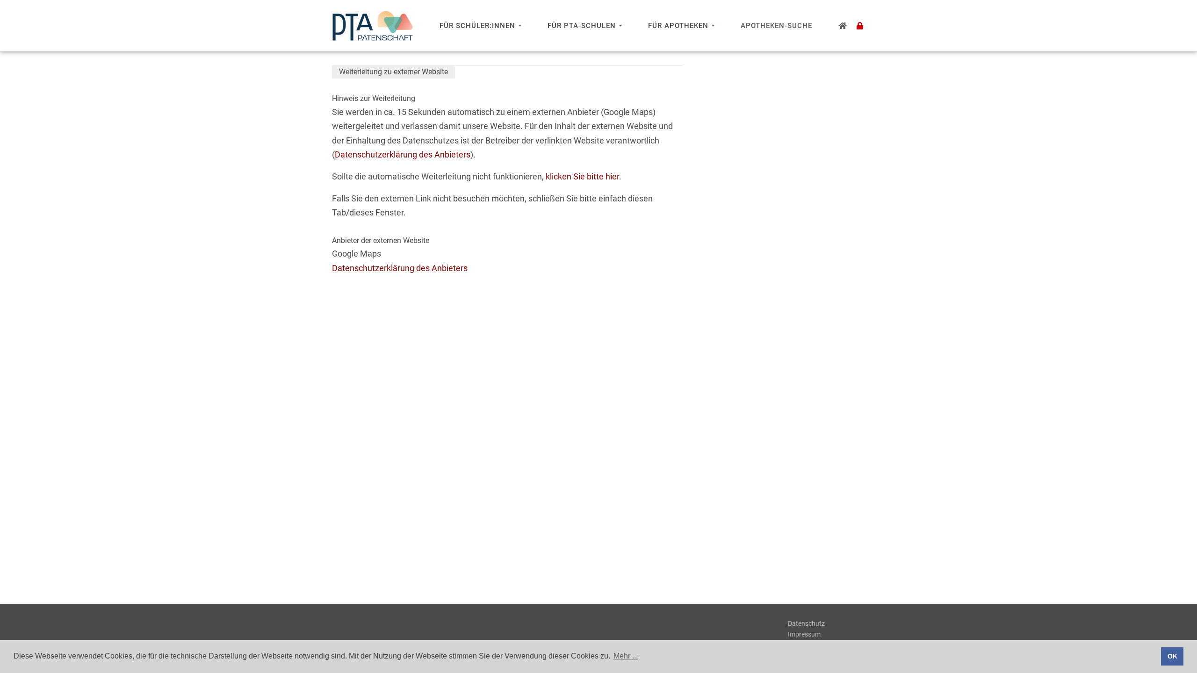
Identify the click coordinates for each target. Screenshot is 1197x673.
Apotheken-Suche (776, 25)
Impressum (804, 634)
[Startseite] (843, 26)
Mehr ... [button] (625, 656)
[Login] (860, 26)
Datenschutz (806, 623)
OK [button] (1172, 656)
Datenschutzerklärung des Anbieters (402, 154)
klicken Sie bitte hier (582, 176)
